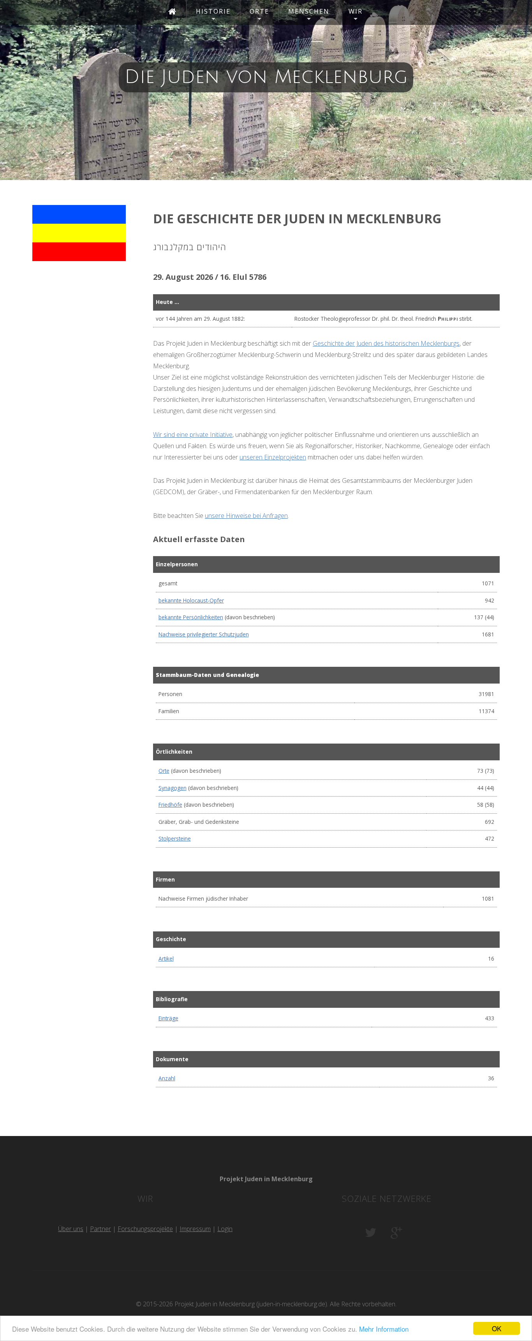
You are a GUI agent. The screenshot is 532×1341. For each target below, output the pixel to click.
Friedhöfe (170, 804)
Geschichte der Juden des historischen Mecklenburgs (386, 343)
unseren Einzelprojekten (273, 457)
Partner (100, 1228)
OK (496, 1328)
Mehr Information (384, 1329)
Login (225, 1228)
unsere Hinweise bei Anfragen (246, 515)
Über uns (70, 1228)
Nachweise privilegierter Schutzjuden (204, 634)
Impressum (195, 1228)
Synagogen (173, 788)
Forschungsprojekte (145, 1228)
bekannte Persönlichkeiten (191, 617)
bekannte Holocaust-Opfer (191, 600)
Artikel (166, 958)
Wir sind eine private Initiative (193, 434)
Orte (164, 770)
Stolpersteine (175, 838)
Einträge (168, 1018)
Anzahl (167, 1078)
